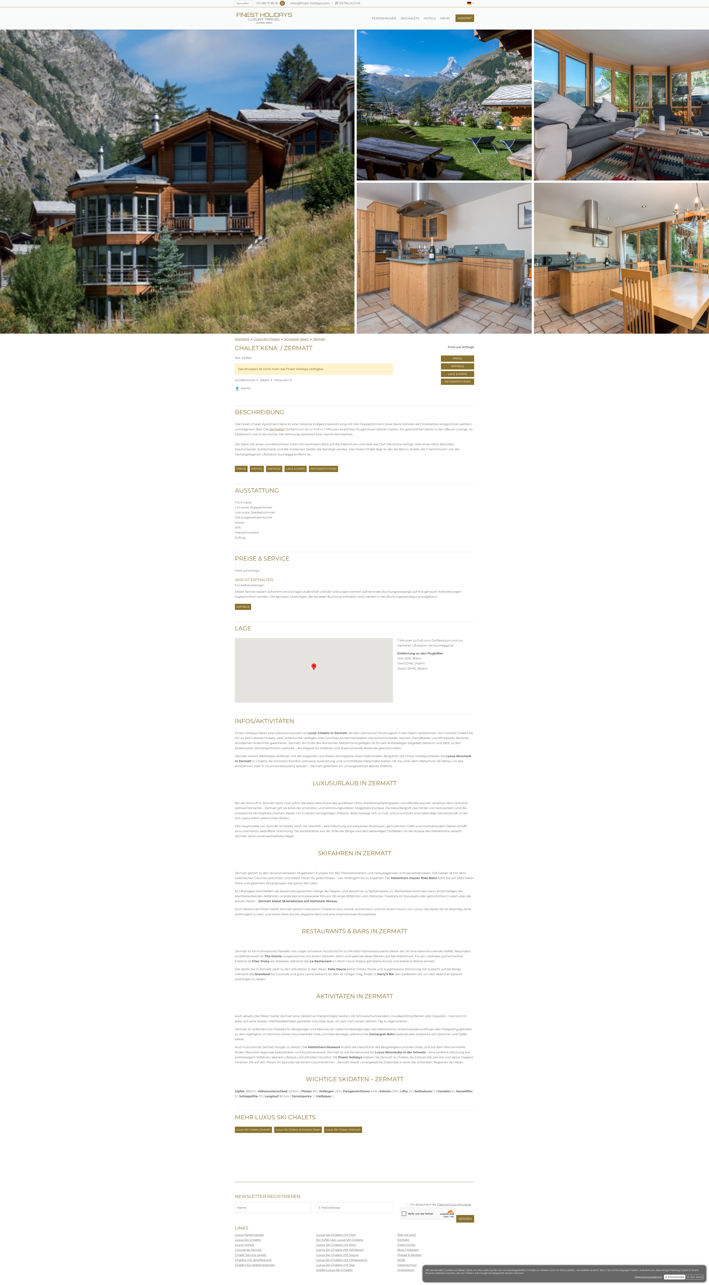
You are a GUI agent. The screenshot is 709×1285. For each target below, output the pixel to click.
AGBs (401, 1260)
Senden (465, 1219)
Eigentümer (406, 1245)
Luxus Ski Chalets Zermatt (253, 1129)
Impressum (406, 1270)
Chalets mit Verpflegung (253, 1260)
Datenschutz (407, 1265)
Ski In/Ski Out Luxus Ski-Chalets (339, 1240)
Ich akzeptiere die (440, 1204)
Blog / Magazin (408, 1250)
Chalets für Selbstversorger (255, 1265)
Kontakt (403, 1240)
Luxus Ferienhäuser (249, 1235)
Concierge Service (248, 1250)
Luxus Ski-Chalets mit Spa (335, 1265)
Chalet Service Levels (250, 1255)
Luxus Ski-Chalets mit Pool (336, 1235)
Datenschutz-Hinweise (454, 1204)
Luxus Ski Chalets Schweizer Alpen (298, 1129)
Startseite (242, 339)
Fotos (345, 329)
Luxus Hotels (244, 1245)
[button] (470, 3)
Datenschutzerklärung (648, 1277)
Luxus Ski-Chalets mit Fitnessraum (342, 1260)
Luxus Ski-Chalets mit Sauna (337, 1255)
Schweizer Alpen (296, 339)
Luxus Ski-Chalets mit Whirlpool (340, 1250)
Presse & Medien (409, 1255)
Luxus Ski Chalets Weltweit (343, 1129)
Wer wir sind (406, 1235)
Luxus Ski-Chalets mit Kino (336, 1245)
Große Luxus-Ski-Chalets (334, 1270)
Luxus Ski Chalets (267, 339)
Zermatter (277, 429)
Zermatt (319, 339)
